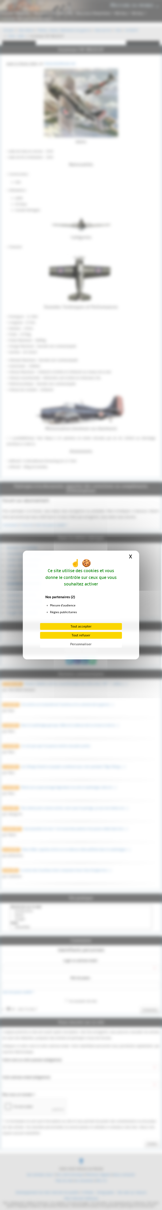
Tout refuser (81, 635)
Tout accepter (81, 626)
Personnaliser (81, 644)
